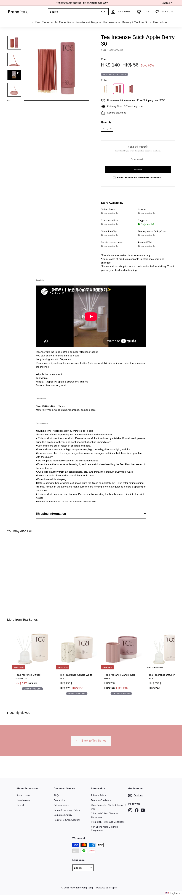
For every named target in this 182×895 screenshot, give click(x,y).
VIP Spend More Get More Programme (104, 828)
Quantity (106, 122)
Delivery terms (61, 805)
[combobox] (78, 12)
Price (104, 59)
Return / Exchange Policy (67, 810)
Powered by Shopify (106, 887)
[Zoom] (56, 68)
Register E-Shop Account (67, 820)
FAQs (57, 795)
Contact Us (59, 800)
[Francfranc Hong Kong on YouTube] (143, 810)
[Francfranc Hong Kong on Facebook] (136, 810)
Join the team (23, 800)
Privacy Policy (98, 795)
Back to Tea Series (93, 740)
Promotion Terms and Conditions (108, 822)
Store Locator (23, 795)
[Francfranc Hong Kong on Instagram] (130, 810)
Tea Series (30, 619)
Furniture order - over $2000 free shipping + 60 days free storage (81, 3)
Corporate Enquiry (63, 815)
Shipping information (51, 513)
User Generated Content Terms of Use (108, 807)
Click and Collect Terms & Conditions (104, 815)
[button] (173, 893)
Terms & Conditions (101, 800)
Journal (20, 805)
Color (104, 80)
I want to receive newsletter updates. (139, 177)
